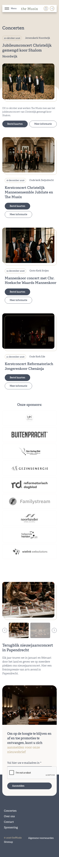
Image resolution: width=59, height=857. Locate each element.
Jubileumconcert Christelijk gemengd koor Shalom (27, 48)
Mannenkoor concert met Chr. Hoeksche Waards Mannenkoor (30, 280)
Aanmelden (18, 785)
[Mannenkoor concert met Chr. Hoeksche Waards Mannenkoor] (28, 245)
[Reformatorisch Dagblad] (29, 484)
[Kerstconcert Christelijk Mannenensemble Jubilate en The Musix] (28, 154)
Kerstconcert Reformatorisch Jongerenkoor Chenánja (29, 366)
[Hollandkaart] (29, 417)
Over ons (9, 816)
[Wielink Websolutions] (29, 551)
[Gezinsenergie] (29, 468)
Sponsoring (11, 827)
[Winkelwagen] (46, 8)
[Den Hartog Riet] (29, 451)
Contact (9, 822)
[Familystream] (29, 501)
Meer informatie (43, 123)
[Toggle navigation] (7, 7)
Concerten (10, 810)
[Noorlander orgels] (29, 518)
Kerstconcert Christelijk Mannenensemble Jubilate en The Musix (29, 192)
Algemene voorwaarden (41, 838)
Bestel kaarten (15, 123)
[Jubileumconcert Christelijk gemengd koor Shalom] (28, 81)
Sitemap (8, 841)
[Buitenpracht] (29, 434)
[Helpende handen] (29, 534)
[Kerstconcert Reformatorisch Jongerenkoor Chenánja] (28, 331)
